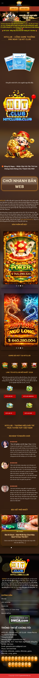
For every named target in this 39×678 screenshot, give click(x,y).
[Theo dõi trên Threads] (19, 659)
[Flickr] (13, 664)
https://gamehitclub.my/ (27, 219)
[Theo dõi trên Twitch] (26, 664)
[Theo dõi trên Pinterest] (29, 659)
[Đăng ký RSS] (32, 659)
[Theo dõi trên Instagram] (6, 659)
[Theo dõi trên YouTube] (9, 664)
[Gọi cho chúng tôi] (25, 659)
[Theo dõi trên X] (12, 659)
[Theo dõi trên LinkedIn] (35, 659)
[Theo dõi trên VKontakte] (19, 664)
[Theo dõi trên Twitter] (16, 659)
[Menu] (2, 3)
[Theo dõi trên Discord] (29, 664)
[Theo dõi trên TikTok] (9, 659)
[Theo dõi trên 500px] (16, 664)
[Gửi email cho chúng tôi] (22, 659)
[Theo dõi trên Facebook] (3, 659)
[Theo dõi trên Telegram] (22, 664)
